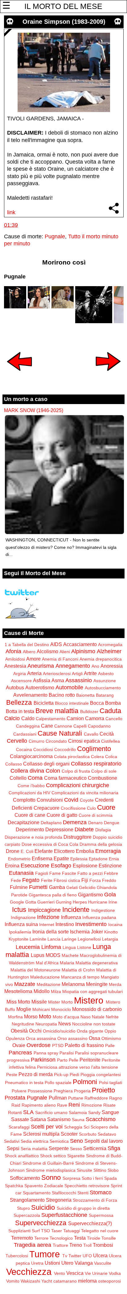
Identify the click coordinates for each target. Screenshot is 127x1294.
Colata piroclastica (72, 756)
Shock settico (53, 1155)
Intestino (64, 924)
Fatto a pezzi (90, 873)
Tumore (44, 1254)
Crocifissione (73, 808)
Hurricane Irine (102, 902)
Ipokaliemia (20, 931)
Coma (35, 778)
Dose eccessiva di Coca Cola (50, 844)
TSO (45, 1230)
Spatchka (14, 1185)
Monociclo (61, 1009)
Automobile (69, 687)
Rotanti (15, 1112)
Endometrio (19, 858)
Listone (84, 947)
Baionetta (85, 695)
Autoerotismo (39, 687)
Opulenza (15, 1038)
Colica (111, 756)
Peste (11, 1074)
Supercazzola (27, 1215)
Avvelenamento (30, 695)
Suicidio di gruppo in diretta (83, 1208)
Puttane (75, 1098)
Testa (80, 1238)
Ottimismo (111, 1038)
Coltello (18, 778)
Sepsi (13, 1148)
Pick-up (61, 1074)
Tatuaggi (71, 1230)
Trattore (60, 1245)
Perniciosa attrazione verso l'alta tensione (77, 1067)
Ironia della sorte (50, 931)
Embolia (85, 851)
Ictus (19, 909)
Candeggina (28, 726)
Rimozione (91, 1105)
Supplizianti (19, 1230)
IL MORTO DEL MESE (63, 6)
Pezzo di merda (35, 1074)
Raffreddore (96, 1098)
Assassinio (78, 680)
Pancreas (20, 1053)
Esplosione (85, 865)
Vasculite (102, 1263)
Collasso (13, 764)
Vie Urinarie (96, 1273)
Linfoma (51, 947)
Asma (57, 680)
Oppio (110, 1031)
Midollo (42, 991)
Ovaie (18, 1045)
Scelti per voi (47, 1127)
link (11, 212)
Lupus (37, 955)
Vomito (12, 1281)
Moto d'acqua (66, 1016)
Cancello (113, 718)
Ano (95, 666)
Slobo (113, 1170)
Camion (75, 718)
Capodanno (99, 726)
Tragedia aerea (32, 1245)
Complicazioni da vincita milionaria (84, 792)
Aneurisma (40, 666)
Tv (64, 1255)
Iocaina (115, 924)
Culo (91, 808)
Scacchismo (101, 1119)
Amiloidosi (15, 659)
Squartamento (37, 1192)
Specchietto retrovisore (86, 1185)
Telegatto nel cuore (99, 1230)
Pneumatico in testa (24, 1082)
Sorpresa (71, 1178)
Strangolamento (27, 1200)
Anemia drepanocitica (101, 659)
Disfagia (103, 829)
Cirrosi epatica (84, 741)
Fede (16, 880)
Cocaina (24, 749)
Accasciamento (80, 644)
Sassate (20, 1119)
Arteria (34, 673)
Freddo (109, 880)
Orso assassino (72, 1038)
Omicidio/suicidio (59, 1031)
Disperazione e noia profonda (33, 837)
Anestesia (15, 666)
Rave (62, 1105)
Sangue (110, 1112)
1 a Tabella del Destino (27, 644)
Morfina (15, 1016)
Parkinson (43, 1060)
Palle (110, 1045)
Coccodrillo (65, 749)
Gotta (30, 902)
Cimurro (36, 741)
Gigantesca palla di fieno (53, 894)
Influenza (71, 917)
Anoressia (111, 666)
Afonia (13, 651)
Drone (12, 851)
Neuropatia (46, 1023)
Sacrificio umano (51, 1112)
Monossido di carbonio (97, 1009)
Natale (98, 1016)
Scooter (69, 1134)
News (64, 1023)
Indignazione (23, 917)
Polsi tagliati (110, 1082)
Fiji (84, 880)
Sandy (94, 1112)
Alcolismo (47, 651)
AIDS (56, 644)
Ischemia (80, 931)
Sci (86, 1127)
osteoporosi (109, 1281)
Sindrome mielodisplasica (51, 1170)
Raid (15, 1105)
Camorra (94, 718)
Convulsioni (50, 800)
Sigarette (76, 1155)
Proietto (103, 1090)
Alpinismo (83, 651)
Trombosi (103, 1245)
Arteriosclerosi (57, 673)
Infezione (48, 917)
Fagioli (41, 873)
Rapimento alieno (39, 1105)
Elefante (44, 851)
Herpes (80, 902)
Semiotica (59, 1141)
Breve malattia (56, 711)
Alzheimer (109, 651)
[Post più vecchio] (108, 375)
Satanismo (59, 1119)
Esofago (61, 865)
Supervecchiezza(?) (90, 1223)
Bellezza (19, 702)
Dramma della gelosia (101, 844)
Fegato (30, 880)
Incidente (75, 909)
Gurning (64, 902)
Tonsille (108, 1238)
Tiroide (93, 1238)
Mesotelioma (18, 991)
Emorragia (108, 851)
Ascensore (21, 680)
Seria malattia (34, 1148)
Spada (110, 1178)
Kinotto (111, 931)
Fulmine (19, 887)
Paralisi (66, 1052)
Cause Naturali (60, 733)
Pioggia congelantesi (100, 1074)
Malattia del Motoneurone (35, 969)
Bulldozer (89, 711)
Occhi (35, 1030)
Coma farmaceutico (65, 778)
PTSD (57, 1045)
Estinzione (110, 865)
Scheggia (73, 1127)
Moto (45, 1016)
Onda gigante (90, 1031)
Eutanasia (21, 873)
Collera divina (27, 771)
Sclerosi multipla (41, 1134)
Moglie (23, 1009)
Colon (53, 771)
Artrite (90, 673)
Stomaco (101, 1192)
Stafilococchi (64, 1192)
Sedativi (11, 1141)
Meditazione (48, 984)
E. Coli (27, 851)
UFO (87, 1255)
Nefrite (112, 1016)
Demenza (75, 822)
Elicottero (64, 851)
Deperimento (30, 829)
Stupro (23, 1208)
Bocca (97, 703)
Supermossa (101, 1215)
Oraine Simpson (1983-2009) (64, 21)
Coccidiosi (43, 749)
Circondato (56, 741)
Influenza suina (21, 924)
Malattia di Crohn (78, 969)
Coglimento (94, 749)
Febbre (111, 873)
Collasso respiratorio (96, 764)
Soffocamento (25, 1178)
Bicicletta (44, 703)
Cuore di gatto (62, 815)
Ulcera (100, 1255)
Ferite (46, 880)
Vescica (75, 1273)
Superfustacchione (64, 1215)
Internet (46, 924)
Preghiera (63, 1090)
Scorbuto (87, 1134)
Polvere (19, 1090)
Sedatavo (107, 1134)
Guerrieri (46, 902)
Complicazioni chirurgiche (77, 785)
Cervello (17, 741)
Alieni (64, 651)
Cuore (106, 807)
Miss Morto (18, 1001)
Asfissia (41, 680)
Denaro (95, 822)
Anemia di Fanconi (60, 659)
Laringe (69, 939)
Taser (56, 1230)
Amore (33, 659)
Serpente (59, 1148)
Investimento (91, 924)
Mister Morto (60, 1002)
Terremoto (22, 1238)
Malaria (67, 962)
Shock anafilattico (22, 1155)
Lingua (69, 947)
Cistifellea (110, 741)
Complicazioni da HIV (29, 792)
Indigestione (103, 910)
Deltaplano (51, 822)
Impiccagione (44, 910)
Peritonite (90, 1059)
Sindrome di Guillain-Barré (48, 1163)
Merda (115, 984)
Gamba (57, 887)
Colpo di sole (104, 771)
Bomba (113, 703)
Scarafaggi (19, 1127)
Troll (87, 1245)
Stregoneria (59, 1200)
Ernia (114, 858)
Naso (85, 1016)
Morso (31, 1016)
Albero (29, 651)
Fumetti (38, 887)
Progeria (82, 1090)
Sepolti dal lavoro (103, 1141)
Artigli (77, 673)
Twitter (74, 1255)
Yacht (46, 1281)
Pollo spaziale (58, 1082)
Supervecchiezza (40, 1223)
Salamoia (78, 1112)
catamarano (65, 1281)
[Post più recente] (19, 375)
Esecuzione (35, 865)
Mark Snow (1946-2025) (33, 410)
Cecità (107, 734)
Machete (70, 955)
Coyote (87, 800)
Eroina (12, 865)
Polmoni (85, 1082)
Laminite (38, 939)
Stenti (82, 1192)
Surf (36, 1230)
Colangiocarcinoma (31, 756)
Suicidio (43, 1207)
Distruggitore (77, 837)
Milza (56, 991)
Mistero (88, 1000)
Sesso (76, 1148)
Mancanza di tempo (80, 977)
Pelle (73, 1060)
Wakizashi (30, 1281)
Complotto (24, 800)
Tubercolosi (17, 1255)
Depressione (59, 829)
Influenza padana (99, 917)
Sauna (78, 1119)
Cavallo (91, 734)
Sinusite (84, 1170)
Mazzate (24, 984)
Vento (59, 1273)
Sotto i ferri (92, 1178)
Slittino (99, 1170)
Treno (75, 1245)
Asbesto (106, 673)
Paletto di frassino (84, 1045)
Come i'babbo (31, 785)
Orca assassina (41, 1038)
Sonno (51, 1177)
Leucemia (28, 947)
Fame (55, 873)
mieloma (87, 1281)
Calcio (12, 718)
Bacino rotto (62, 695)
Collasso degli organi (46, 763)
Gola (110, 894)
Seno (76, 1141)
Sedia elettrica (34, 1141)
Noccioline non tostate (93, 1023)
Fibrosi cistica (67, 880)
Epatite (61, 858)
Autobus (15, 687)
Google (17, 902)
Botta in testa (20, 711)
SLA (28, 1112)
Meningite (97, 984)
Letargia (110, 939)
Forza (95, 880)
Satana (38, 1119)
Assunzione (104, 680)
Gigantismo (90, 894)
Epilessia (79, 858)
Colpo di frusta (76, 771)
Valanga (84, 1263)
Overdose (39, 1045)
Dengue (111, 822)
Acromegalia (110, 644)
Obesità (19, 1030)
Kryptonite (18, 939)
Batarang (105, 695)
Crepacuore (46, 808)
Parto (62, 1060)
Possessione (40, 1090)
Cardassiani (24, 734)
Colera (97, 756)
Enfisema (42, 858)
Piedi (74, 1074)
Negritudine (23, 1023)
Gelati (72, 887)
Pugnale (55, 236)
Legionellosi (89, 939)
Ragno (115, 1098)
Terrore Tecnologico (53, 1238)
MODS (53, 955)
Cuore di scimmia (96, 815)
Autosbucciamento (103, 687)
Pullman (58, 1097)
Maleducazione (45, 977)
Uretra (37, 1263)
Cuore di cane (29, 815)
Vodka (115, 1273)
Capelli (80, 726)
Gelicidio (87, 887)
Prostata (15, 1098)
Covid (71, 800)
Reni (74, 1105)
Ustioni (52, 1263)
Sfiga (114, 1148)
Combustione (102, 778)
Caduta (110, 711)
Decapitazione (23, 822)
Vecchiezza (28, 1272)
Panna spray (46, 1052)
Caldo (28, 718)
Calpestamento (50, 718)
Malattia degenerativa (97, 962)
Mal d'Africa (47, 962)
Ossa (94, 1038)
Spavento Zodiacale (43, 1185)
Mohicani (41, 1009)
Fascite (69, 873)
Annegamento (72, 666)
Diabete (84, 829)
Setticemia (94, 1148)
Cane (47, 725)
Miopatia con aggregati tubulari (92, 991)
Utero (67, 1263)
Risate (109, 1105)
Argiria (19, 673)
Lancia (53, 939)
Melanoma (73, 984)
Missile (39, 1001)
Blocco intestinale (72, 703)
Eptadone (98, 858)
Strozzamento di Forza (95, 1200)
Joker (97, 931)
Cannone (63, 726)
